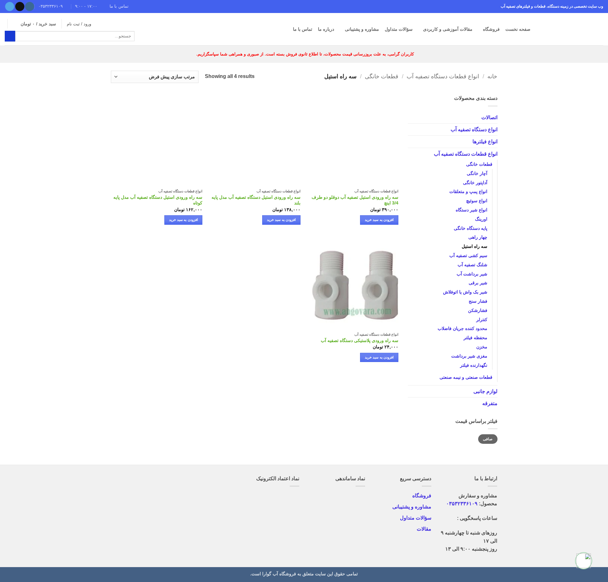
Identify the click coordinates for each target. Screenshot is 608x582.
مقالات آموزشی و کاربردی (447, 29)
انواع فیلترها (484, 141)
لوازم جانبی (485, 391)
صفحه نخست (517, 29)
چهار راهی (477, 237)
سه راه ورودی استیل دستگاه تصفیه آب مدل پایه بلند (256, 200)
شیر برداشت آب (471, 273)
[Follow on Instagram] (29, 6)
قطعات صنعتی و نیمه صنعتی (465, 377)
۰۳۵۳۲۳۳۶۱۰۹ (462, 503)
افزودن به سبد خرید (379, 220)
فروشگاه (491, 29)
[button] (34, 24)
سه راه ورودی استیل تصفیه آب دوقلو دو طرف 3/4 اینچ (355, 200)
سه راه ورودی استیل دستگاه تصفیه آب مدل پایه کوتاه (157, 200)
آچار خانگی (476, 173)
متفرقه (489, 403)
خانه (492, 76)
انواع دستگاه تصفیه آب (473, 129)
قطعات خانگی (381, 76)
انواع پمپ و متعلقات (468, 191)
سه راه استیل (474, 246)
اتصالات (489, 117)
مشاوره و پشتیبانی (362, 29)
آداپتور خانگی (475, 182)
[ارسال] (10, 36)
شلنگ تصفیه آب (472, 264)
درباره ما (326, 29)
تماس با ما (302, 29)
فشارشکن (477, 310)
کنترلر (481, 319)
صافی (487, 439)
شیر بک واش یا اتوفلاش (465, 291)
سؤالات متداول (399, 29)
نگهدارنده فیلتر (473, 364)
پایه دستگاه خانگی (470, 227)
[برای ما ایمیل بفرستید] (19, 6)
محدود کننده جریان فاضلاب (462, 328)
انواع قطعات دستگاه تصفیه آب (443, 76)
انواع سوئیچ (476, 200)
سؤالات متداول (415, 518)
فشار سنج (477, 300)
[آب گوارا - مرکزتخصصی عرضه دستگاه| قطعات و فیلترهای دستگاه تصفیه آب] (571, 29)
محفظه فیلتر (475, 337)
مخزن (481, 346)
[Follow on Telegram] (9, 6)
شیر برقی (477, 282)
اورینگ (481, 218)
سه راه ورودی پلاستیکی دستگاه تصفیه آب (359, 340)
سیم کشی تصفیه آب (468, 255)
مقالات (424, 529)
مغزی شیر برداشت (469, 355)
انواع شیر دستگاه (471, 209)
